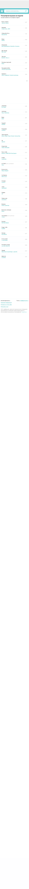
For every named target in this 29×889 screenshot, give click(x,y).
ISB (2, 52)
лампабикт (4, 188)
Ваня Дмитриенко (6, 46)
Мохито (3, 153)
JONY (8, 28)
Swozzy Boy (17, 136)
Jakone (3, 23)
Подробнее (24, 312)
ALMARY (4, 130)
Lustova (3, 182)
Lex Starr (4, 246)
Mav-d (7, 57)
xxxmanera (4, 199)
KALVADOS (4, 234)
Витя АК (8, 246)
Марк (6, 136)
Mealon (7, 222)
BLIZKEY (4, 57)
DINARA (3, 124)
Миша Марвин (5, 170)
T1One (3, 217)
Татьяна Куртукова (6, 69)
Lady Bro (15, 251)
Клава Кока (4, 28)
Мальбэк (12, 46)
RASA (3, 63)
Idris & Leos (4, 176)
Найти (26, 11)
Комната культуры (14, 75)
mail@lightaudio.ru (24, 300)
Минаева (7, 147)
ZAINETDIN (8, 153)
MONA (3, 40)
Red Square (13, 153)
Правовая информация (6, 302)
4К (2, 193)
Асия (5, 52)
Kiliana (7, 23)
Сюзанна (17, 46)
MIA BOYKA (4, 34)
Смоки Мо (4, 159)
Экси (3, 164)
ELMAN (3, 228)
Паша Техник (11, 136)
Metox (3, 136)
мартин (3, 141)
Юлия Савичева (5, 205)
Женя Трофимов (5, 75)
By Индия (4, 107)
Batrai (3, 211)
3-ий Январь (5, 240)
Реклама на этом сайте (6, 304)
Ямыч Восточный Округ (7, 251)
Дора (3, 118)
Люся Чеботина (5, 112)
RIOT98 (3, 222)
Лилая (3, 147)
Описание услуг (4, 306)
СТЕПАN (4, 257)
